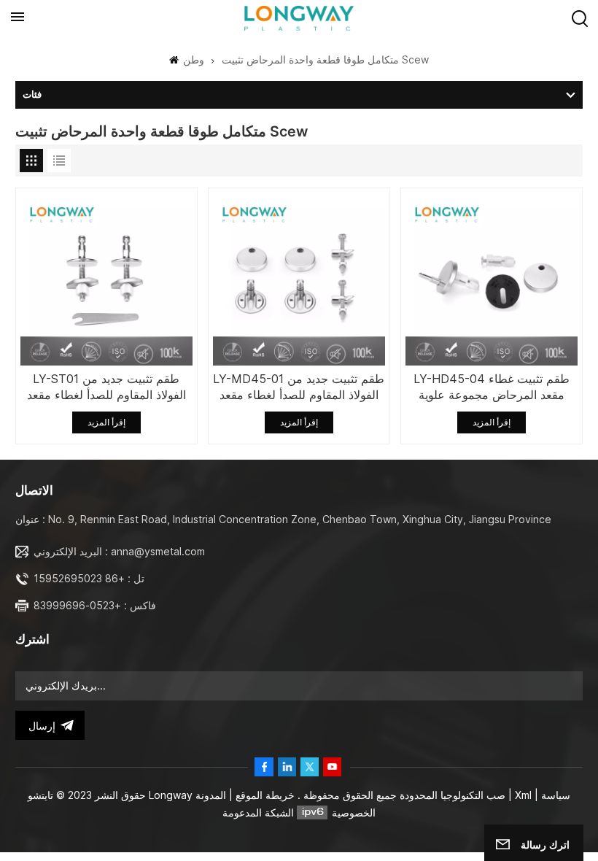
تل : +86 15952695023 (89, 578)
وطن (192, 59)
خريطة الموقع (264, 795)
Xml (523, 795)
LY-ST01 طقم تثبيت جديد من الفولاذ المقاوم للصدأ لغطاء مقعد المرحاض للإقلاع (106, 387)
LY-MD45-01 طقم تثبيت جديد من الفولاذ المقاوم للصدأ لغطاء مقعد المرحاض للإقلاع (298, 387)
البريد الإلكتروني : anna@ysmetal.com (119, 551)
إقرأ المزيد (106, 422)
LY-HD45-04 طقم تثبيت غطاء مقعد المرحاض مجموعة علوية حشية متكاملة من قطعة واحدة (491, 387)
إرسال (41, 725)
